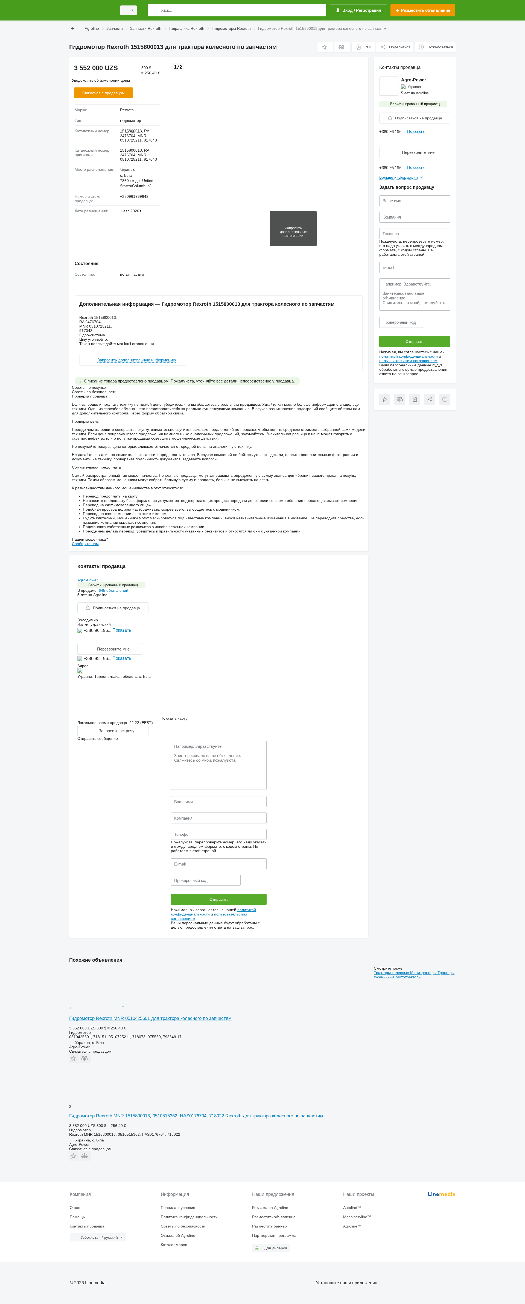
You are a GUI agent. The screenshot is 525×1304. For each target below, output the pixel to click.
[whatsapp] (80, 638)
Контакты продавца (87, 1226)
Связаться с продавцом (103, 93)
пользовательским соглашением (408, 360)
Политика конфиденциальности (189, 1217)
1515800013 (131, 131)
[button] (325, 47)
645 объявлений (113, 590)
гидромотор (130, 120)
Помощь (77, 1217)
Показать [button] (121, 630)
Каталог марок (174, 1245)
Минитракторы (424, 972)
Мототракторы (408, 977)
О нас (75, 1207)
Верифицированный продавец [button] (113, 585)
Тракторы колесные (392, 972)
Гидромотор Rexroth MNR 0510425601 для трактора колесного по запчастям (150, 1018)
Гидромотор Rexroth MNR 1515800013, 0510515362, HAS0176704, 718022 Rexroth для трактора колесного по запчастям (196, 1115)
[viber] (87, 638)
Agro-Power (87, 580)
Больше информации (398, 177)
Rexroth (127, 110)
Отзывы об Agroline (178, 1235)
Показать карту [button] (174, 718)
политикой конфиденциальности (408, 356)
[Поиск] (153, 10)
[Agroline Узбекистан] (91, 10)
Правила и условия (178, 1207)
